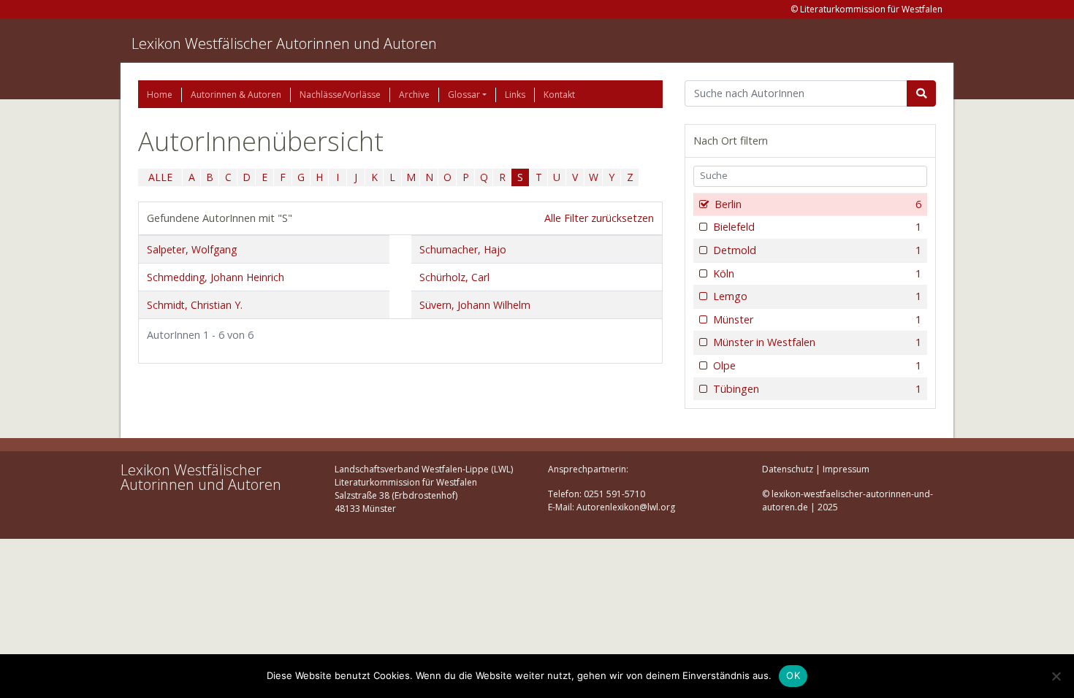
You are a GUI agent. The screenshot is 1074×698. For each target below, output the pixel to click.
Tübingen (817, 389)
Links (515, 94)
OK (793, 675)
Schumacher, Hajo (462, 249)
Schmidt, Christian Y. (195, 305)
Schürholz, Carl (454, 277)
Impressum (846, 469)
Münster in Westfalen (817, 342)
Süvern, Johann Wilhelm (474, 305)
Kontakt (559, 94)
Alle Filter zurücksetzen (599, 218)
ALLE (160, 177)
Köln (817, 273)
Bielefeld (817, 227)
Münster (817, 319)
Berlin (818, 204)
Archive (414, 94)
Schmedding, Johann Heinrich (215, 277)
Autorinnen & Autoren (236, 94)
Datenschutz (787, 469)
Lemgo (817, 296)
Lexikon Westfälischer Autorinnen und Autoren (284, 43)
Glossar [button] (464, 94)
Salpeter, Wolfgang (192, 249)
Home (159, 94)
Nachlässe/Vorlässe (340, 94)
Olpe (817, 365)
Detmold (817, 250)
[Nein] (1055, 676)
